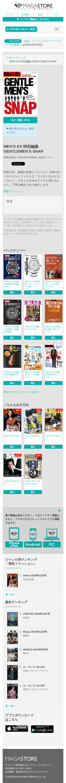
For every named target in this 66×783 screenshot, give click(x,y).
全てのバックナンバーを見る (22, 392)
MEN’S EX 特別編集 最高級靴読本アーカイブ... (11, 374)
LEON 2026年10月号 (53, 437)
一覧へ (12, 594)
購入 (12, 292)
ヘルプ (56, 14)
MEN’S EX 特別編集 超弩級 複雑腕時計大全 (12, 284)
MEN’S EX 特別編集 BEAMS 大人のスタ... (53, 374)
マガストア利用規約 (14, 765)
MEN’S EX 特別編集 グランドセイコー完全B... (32, 284)
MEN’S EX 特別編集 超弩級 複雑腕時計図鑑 (11, 329)
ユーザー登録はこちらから (34, 19)
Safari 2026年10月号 (12, 437)
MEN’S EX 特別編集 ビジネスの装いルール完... (53, 284)
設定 (41, 14)
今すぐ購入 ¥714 (20, 120)
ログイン (10, 14)
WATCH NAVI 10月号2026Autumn (32, 482)
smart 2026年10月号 (32, 437)
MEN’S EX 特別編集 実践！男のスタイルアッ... (53, 329)
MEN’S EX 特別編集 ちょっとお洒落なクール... (32, 374)
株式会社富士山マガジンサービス (32, 772)
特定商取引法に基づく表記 (18, 768)
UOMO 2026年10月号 (12, 482)
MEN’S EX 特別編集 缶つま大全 (32, 328)
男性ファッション (13, 191)
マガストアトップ (16, 57)
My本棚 (25, 14)
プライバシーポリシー (40, 765)
